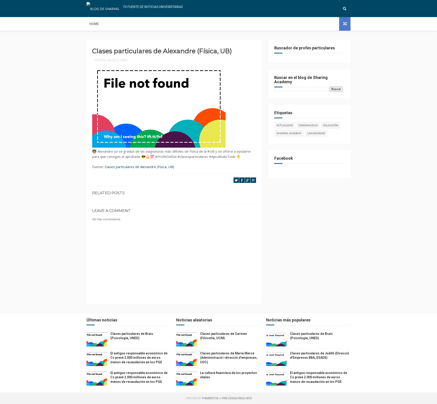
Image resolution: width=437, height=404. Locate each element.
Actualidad (285, 125)
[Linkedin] (327, 8)
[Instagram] (330, 8)
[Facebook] (319, 8)
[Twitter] (323, 8)
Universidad (316, 133)
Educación (330, 125)
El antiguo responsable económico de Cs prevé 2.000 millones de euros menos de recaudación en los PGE (139, 357)
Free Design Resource (237, 398)
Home (94, 24)
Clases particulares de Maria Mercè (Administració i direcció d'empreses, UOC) (228, 357)
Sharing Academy (289, 133)
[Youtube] (334, 8)
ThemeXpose (210, 398)
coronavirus (308, 125)
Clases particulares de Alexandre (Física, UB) (139, 166)
